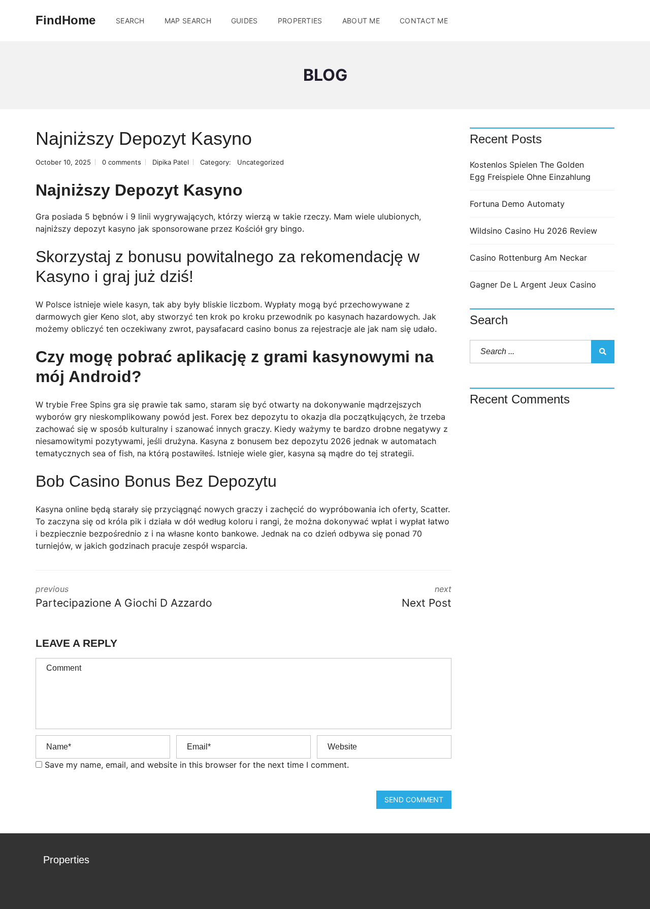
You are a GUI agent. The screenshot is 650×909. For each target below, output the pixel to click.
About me (361, 20)
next (426, 596)
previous (124, 596)
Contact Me (424, 20)
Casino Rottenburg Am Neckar (528, 258)
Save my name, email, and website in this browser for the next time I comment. (197, 765)
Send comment (413, 799)
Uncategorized (260, 162)
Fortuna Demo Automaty (517, 204)
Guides (244, 20)
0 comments (121, 162)
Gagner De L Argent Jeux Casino (533, 284)
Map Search (188, 20)
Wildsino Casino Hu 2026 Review (533, 231)
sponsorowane (180, 229)
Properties (300, 20)
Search (130, 20)
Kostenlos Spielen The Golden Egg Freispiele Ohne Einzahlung (530, 171)
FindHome (65, 20)
